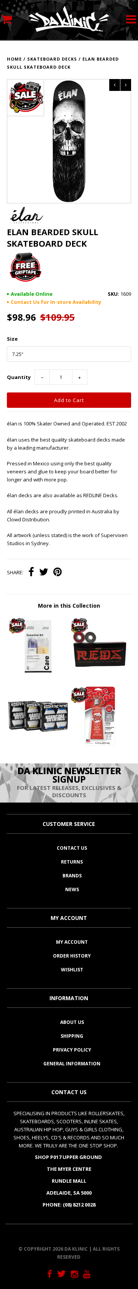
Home (14, 59)
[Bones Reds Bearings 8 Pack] (100, 674)
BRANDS (72, 875)
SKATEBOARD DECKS (52, 59)
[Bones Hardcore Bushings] (37, 744)
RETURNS (72, 862)
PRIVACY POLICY (72, 1050)
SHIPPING (72, 1036)
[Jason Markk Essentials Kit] (37, 674)
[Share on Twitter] (43, 573)
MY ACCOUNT (72, 942)
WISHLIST (72, 969)
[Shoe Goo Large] (100, 744)
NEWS (72, 889)
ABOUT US (72, 1022)
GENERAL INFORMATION (71, 1063)
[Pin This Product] (57, 573)
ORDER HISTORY (72, 956)
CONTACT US (72, 848)
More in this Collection (69, 605)
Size (12, 338)
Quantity (19, 377)
